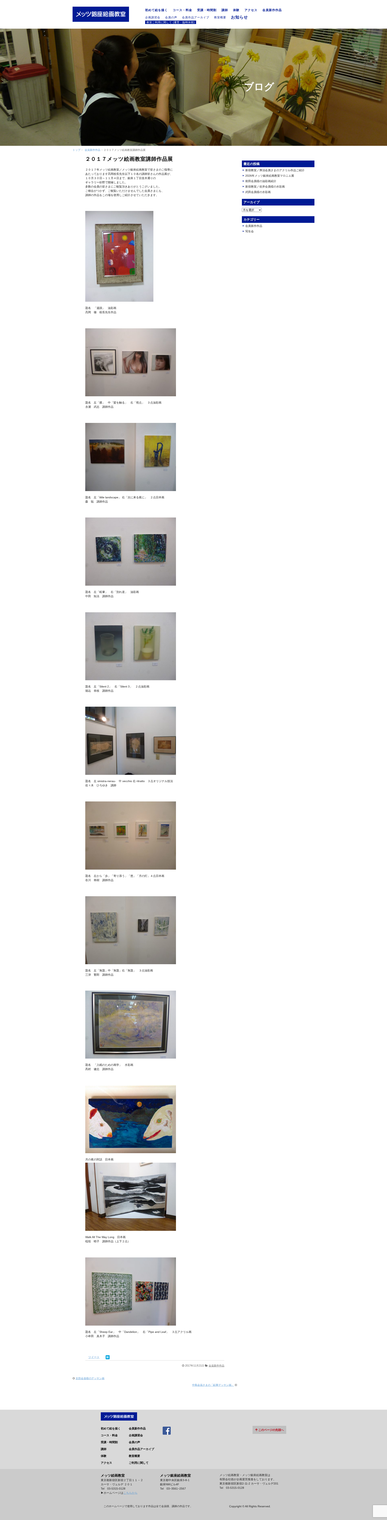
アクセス (250, 10)
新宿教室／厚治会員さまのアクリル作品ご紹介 (275, 170)
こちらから (130, 1492)
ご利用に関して (139, 1462)
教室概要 (220, 17)
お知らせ (239, 17)
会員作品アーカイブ (195, 17)
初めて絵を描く (156, 10)
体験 (236, 10)
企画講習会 (152, 17)
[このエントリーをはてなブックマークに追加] (108, 1357)
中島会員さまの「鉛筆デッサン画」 (213, 1384)
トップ (76, 149)
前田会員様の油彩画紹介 (260, 181)
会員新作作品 (272, 10)
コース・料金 (182, 10)
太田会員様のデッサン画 (90, 1378)
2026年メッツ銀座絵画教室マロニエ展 (269, 175)
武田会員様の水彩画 (258, 192)
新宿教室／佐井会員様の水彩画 (265, 186)
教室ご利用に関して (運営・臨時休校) (171, 22)
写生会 (249, 231)
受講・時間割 (206, 10)
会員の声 (171, 17)
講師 (225, 10)
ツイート (94, 1357)
